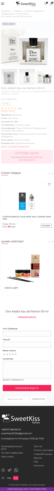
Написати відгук (27, 317)
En (3, 478)
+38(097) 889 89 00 (11, 429)
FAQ (36, 462)
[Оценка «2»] (7, 354)
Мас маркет (18, 130)
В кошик (46, 226)
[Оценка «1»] (4, 354)
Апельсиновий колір (29, 134)
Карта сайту (7, 456)
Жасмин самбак (22, 140)
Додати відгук (8, 111)
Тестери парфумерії (12, 453)
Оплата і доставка (43, 450)
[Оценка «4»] (12, 354)
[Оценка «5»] (15, 354)
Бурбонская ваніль (25, 143)
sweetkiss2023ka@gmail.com (16, 433)
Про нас (38, 446)
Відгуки (38, 458)
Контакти (39, 465)
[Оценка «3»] (10, 354)
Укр (9, 478)
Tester (19, 128)
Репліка (27, 128)
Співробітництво (43, 454)
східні (27, 125)
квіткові (19, 125)
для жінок (13, 118)
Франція (17, 115)
